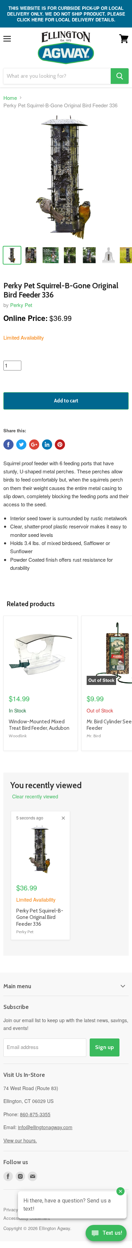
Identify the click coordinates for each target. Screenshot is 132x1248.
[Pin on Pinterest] (60, 444)
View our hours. (20, 1140)
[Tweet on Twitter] (21, 444)
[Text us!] (106, 1234)
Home (10, 97)
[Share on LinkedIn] (47, 444)
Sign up (104, 1047)
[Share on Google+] (34, 444)
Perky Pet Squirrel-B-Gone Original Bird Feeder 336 (39, 917)
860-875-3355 (35, 1114)
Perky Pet (21, 304)
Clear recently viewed (35, 796)
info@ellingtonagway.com (45, 1127)
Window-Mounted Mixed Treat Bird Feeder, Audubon (39, 725)
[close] (63, 818)
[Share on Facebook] (8, 444)
